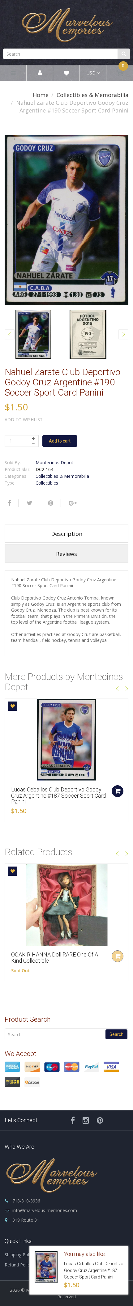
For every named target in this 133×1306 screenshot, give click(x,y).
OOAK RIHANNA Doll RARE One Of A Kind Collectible (54, 957)
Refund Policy (18, 1265)
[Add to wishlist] (12, 706)
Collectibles (47, 483)
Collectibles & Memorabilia (92, 95)
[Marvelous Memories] (66, 23)
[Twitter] (29, 503)
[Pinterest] (100, 1120)
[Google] (72, 503)
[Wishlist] (66, 74)
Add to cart (60, 441)
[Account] (40, 73)
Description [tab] (66, 533)
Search (116, 1034)
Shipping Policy (19, 1254)
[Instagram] (86, 1120)
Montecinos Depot (54, 462)
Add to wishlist (24, 419)
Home (41, 95)
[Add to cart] (117, 791)
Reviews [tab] (66, 554)
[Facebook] (9, 503)
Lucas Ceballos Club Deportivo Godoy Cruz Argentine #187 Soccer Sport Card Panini (58, 795)
